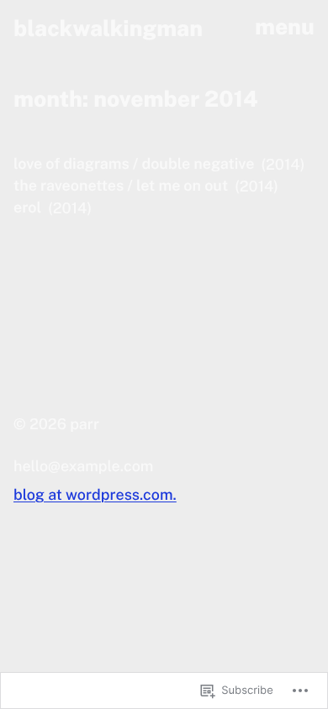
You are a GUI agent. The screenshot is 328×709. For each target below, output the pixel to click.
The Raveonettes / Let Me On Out (120, 186)
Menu (285, 26)
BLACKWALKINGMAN (108, 28)
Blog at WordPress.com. (95, 495)
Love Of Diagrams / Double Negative (133, 164)
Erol (27, 208)
